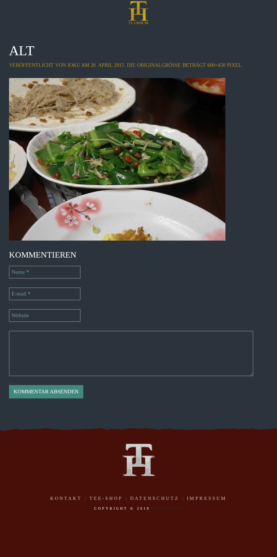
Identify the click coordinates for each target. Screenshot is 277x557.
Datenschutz (154, 498)
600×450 (216, 65)
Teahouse (168, 508)
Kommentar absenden (46, 391)
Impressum (207, 498)
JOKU (73, 65)
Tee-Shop (106, 498)
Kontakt (66, 498)
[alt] (117, 158)
